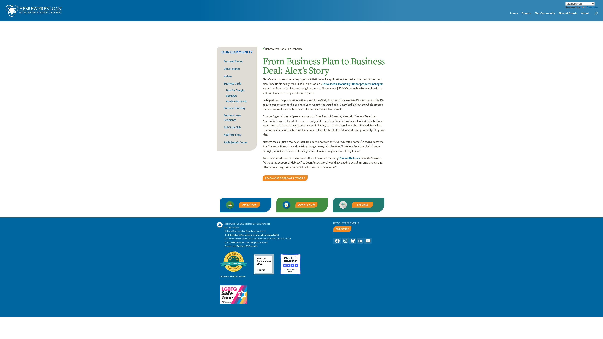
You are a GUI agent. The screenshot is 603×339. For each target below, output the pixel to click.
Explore (362, 204)
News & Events (568, 13)
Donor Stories (232, 68)
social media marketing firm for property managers (352, 84)
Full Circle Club (232, 127)
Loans (514, 13)
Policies (240, 246)
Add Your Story (232, 134)
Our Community (545, 13)
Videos (228, 76)
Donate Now (306, 204)
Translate (592, 7)
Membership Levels (236, 101)
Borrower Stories (233, 61)
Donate (526, 13)
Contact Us (230, 246)
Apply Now (249, 204)
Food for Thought (235, 90)
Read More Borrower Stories (285, 178)
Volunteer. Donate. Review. (233, 276)
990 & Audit (251, 246)
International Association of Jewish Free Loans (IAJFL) (253, 235)
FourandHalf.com (349, 158)
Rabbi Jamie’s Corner (235, 142)
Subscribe (342, 229)
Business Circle (232, 83)
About (585, 13)
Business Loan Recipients (232, 117)
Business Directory (234, 108)
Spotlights (231, 96)
